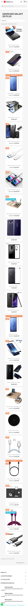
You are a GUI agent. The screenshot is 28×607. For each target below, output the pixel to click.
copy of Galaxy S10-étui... (14, 69)
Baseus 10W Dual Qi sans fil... (14, 189)
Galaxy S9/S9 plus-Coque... (14, 262)
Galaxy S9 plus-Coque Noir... (14, 141)
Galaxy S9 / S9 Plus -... (14, 286)
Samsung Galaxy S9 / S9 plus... (14, 238)
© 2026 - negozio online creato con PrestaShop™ (13, 605)
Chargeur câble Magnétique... (14, 454)
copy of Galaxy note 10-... (14, 45)
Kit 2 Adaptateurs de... (14, 503)
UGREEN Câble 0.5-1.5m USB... (14, 165)
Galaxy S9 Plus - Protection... (14, 93)
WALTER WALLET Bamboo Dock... (14, 213)
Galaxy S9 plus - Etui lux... (14, 117)
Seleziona (14, 20)
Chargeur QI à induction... (14, 430)
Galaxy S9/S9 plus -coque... (14, 310)
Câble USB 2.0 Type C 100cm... (14, 479)
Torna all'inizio (21, 563)
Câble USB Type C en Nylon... (14, 527)
